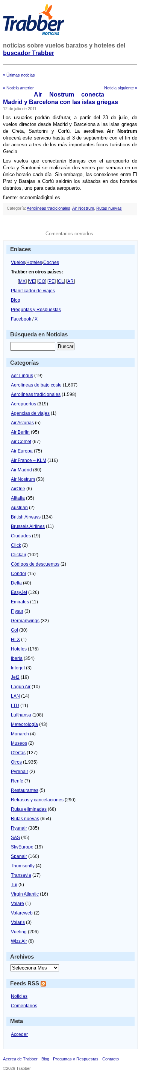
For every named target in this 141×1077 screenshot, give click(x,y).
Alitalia (18, 498)
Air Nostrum (83, 208)
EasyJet (19, 592)
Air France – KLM (28, 460)
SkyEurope (22, 847)
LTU (15, 705)
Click (16, 545)
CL (61, 281)
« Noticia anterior (18, 88)
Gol (14, 630)
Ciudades (21, 535)
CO (41, 281)
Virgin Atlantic (25, 894)
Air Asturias (22, 422)
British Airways (26, 517)
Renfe (17, 781)
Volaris (18, 922)
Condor (18, 573)
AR (70, 281)
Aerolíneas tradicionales (48, 208)
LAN (15, 696)
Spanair (19, 856)
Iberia (17, 658)
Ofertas (18, 752)
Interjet (18, 667)
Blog (15, 300)
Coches (51, 262)
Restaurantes (24, 790)
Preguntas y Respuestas (36, 309)
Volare (17, 903)
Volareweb (22, 913)
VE (32, 281)
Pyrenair (19, 771)
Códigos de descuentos (35, 564)
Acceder (19, 1034)
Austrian (19, 507)
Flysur (17, 611)
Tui (14, 884)
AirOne (18, 488)
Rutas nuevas (109, 208)
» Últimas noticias (19, 75)
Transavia (21, 875)
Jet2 (15, 677)
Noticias (19, 996)
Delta (16, 583)
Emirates (20, 601)
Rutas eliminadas (29, 809)
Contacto (110, 1059)
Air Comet (21, 441)
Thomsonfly (23, 865)
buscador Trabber (28, 53)
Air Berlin (20, 432)
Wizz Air (19, 941)
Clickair (18, 554)
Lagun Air (20, 686)
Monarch (20, 733)
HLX (15, 639)
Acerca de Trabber (20, 1059)
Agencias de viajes (30, 413)
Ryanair (19, 828)
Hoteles (34, 262)
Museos (19, 743)
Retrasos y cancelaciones (37, 799)
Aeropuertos (23, 404)
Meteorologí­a (24, 724)
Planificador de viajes (33, 290)
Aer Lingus (22, 375)
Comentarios (24, 1005)
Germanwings (25, 620)
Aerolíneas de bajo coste (36, 385)
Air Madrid (21, 470)
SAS (15, 837)
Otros (16, 762)
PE (52, 281)
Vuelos (18, 262)
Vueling (19, 931)
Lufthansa (21, 715)
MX (22, 281)
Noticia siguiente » (120, 88)
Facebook (21, 319)
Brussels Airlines (28, 526)
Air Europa (22, 451)
